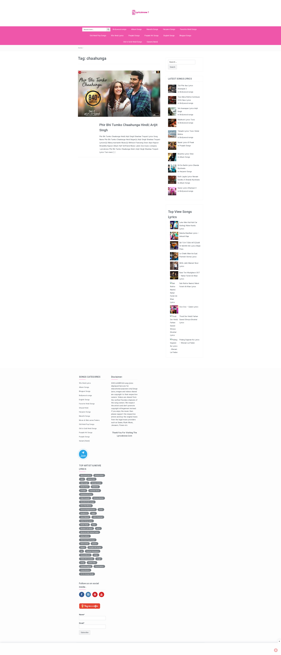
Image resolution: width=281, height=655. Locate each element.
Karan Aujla (84, 525)
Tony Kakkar (99, 566)
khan (93, 525)
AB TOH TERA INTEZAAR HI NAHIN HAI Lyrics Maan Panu (190, 246)
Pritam (83, 547)
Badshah (95, 487)
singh (99, 559)
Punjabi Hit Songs (151, 36)
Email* (81, 623)
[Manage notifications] (276, 650)
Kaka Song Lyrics (86, 521)
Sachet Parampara (92, 551)
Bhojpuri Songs (185, 36)
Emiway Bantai (98, 498)
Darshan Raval (94, 490)
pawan (94, 543)
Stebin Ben (92, 562)
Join (83, 455)
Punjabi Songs (134, 36)
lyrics (98, 528)
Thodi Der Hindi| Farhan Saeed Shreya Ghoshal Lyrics (188, 319)
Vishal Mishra (85, 570)
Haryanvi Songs (169, 29)
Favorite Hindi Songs (188, 29)
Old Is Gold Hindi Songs (132, 42)
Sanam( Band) (152, 42)
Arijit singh (84, 483)
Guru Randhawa (86, 506)
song (82, 562)
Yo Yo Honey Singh (87, 574)
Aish (82, 479)
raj (81, 551)
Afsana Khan (99, 475)
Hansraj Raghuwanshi (88, 509)
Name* (82, 615)
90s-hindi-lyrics (86, 475)
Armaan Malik (96, 483)
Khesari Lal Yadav (86, 528)
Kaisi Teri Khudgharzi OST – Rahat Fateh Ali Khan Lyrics (189, 276)
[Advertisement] (124, 475)
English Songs (169, 36)
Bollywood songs (119, 29)
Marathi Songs (152, 29)
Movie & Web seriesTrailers (89, 420)
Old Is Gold (84, 543)
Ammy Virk (91, 479)
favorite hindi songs (87, 502)
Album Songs (136, 29)
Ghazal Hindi (83, 408)
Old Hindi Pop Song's (88, 540)
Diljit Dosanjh (85, 498)
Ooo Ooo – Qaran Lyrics (188, 307)
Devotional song (86, 494)
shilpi (96, 555)
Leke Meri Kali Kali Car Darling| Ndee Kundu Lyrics (188, 225)
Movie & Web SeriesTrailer (89, 532)
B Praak (83, 490)
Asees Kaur (84, 487)
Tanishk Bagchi (86, 566)
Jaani (93, 513)
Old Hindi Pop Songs (98, 36)
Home (80, 48)
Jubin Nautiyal (98, 517)
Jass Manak (85, 517)
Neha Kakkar (85, 536)
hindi (101, 509)
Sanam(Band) (85, 555)
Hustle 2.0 (84, 513)
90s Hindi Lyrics (117, 36)
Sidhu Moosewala (87, 559)
